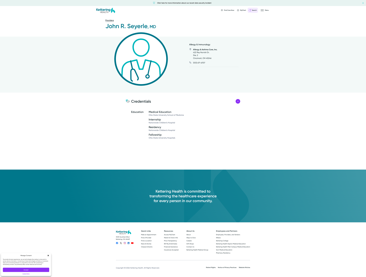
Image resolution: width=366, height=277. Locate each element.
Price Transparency (170, 241)
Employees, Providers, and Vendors (228, 235)
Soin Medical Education (224, 250)
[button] (48, 255)
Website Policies (244, 267)
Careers (189, 241)
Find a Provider (146, 238)
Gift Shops (190, 244)
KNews (218, 238)
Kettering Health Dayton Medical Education (231, 244)
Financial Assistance (171, 247)
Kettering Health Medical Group (197, 250)
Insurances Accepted (171, 250)
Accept (26, 270)
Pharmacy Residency (223, 253)
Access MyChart (169, 235)
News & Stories (146, 244)
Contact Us (190, 247)
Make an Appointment (148, 235)
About (188, 235)
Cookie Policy (26, 273)
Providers (109, 20)
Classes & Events (146, 247)
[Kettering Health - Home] (105, 10)
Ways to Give (191, 238)
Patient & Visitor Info (171, 238)
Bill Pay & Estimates (170, 244)
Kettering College (222, 241)
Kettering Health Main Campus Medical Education (233, 247)
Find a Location (146, 241)
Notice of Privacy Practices (227, 267)
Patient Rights (211, 267)
